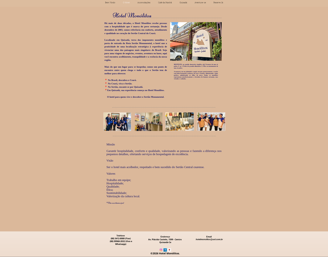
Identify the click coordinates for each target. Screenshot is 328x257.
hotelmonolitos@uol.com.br (209, 239)
